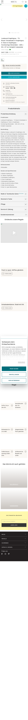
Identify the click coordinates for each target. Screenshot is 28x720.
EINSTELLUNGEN (14, 374)
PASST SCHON (14, 368)
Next (26, 19)
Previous (1, 19)
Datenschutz (21, 362)
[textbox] (14, 521)
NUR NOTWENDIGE (14, 380)
